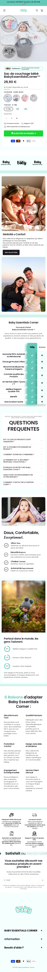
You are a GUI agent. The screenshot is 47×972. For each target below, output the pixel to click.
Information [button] (12, 939)
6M (17, 109)
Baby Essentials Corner (26, 967)
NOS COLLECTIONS (11, 252)
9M (25, 109)
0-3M (8, 109)
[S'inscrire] (42, 880)
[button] (4, 10)
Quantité (8, 114)
